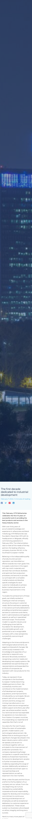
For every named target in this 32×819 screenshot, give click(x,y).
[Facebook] (2, 503)
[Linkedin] (13, 503)
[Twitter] (6, 503)
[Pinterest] (9, 503)
